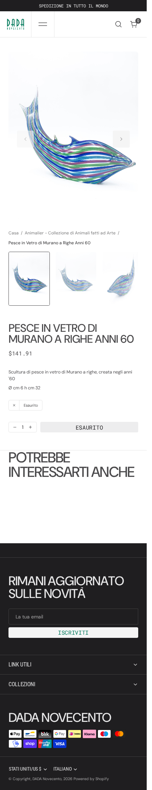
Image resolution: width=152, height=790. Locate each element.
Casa (13, 226)
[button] (42, 24)
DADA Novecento (47, 778)
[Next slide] (121, 135)
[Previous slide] (25, 135)
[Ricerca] (118, 24)
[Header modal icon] (43, 24)
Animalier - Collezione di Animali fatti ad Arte (70, 226)
